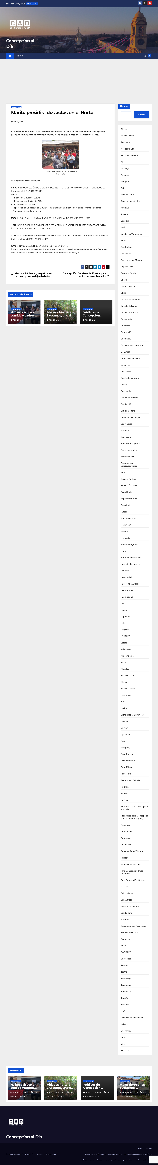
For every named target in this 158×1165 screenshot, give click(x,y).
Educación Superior (130, 443)
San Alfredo (126, 900)
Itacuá (124, 610)
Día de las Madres (129, 397)
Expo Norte (126, 492)
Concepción (16, 107)
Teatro (124, 972)
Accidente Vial (127, 149)
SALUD (124, 886)
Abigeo (124, 129)
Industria (125, 570)
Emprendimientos (129, 450)
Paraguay (125, 747)
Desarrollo (126, 371)
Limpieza (125, 629)
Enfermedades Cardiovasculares (129, 464)
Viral (123, 1044)
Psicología (126, 825)
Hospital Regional (129, 544)
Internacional (127, 590)
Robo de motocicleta (131, 864)
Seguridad (125, 939)
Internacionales (128, 597)
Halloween (126, 525)
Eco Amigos (126, 424)
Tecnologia (126, 985)
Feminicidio (126, 505)
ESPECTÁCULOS (129, 485)
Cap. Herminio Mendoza (132, 260)
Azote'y (124, 214)
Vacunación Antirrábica (132, 1017)
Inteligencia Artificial (130, 584)
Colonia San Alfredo (130, 312)
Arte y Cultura (128, 194)
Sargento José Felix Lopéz (134, 926)
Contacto (148, 1148)
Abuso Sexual (127, 135)
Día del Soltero (128, 411)
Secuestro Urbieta (129, 932)
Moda (123, 662)
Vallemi (124, 1024)
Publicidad (126, 838)
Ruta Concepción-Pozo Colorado (132, 872)
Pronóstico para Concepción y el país (134, 807)
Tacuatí (124, 965)
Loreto (124, 643)
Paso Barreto (127, 754)
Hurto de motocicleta (131, 557)
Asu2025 (125, 208)
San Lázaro (126, 913)
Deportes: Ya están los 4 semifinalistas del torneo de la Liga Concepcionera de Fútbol (118, 1154)
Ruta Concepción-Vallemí (133, 880)
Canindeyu (126, 253)
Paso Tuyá (126, 774)
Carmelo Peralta (128, 273)
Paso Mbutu (127, 767)
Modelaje (125, 669)
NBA (123, 701)
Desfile (124, 384)
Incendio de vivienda (130, 564)
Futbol (124, 512)
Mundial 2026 (127, 675)
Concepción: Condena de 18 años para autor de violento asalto (84, 275)
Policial (124, 793)
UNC (123, 1011)
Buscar (124, 106)
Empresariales (127, 456)
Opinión (124, 728)
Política (124, 800)
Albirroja (125, 168)
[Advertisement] (79, 77)
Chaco (124, 280)
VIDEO (124, 1037)
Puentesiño (126, 844)
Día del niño (126, 404)
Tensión (124, 998)
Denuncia (125, 352)
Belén (123, 227)
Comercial (125, 325)
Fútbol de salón (128, 518)
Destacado (126, 391)
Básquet (124, 221)
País (123, 741)
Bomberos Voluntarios (131, 234)
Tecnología (126, 978)
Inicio (20, 56)
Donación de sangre (130, 417)
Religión (124, 858)
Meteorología (127, 656)
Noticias (124, 708)
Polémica (125, 787)
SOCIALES (126, 952)
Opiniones (125, 734)
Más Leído (126, 649)
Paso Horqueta (128, 760)
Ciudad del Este (128, 286)
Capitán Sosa (127, 266)
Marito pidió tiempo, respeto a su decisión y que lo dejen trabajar (33, 275)
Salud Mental (127, 893)
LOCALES (125, 636)
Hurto (124, 551)
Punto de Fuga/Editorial (132, 851)
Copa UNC (126, 339)
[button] (145, 56)
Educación (126, 437)
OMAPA (124, 721)
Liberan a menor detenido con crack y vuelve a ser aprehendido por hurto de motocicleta (117, 1160)
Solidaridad (126, 959)
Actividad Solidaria (129, 155)
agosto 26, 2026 (21, 1092)
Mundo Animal (128, 688)
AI (122, 162)
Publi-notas (126, 831)
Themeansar (51, 1154)
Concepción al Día (24, 1136)
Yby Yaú (125, 1050)
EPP (123, 472)
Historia (124, 531)
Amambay (125, 175)
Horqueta (125, 538)
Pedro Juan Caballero (131, 780)
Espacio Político (128, 479)
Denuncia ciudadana (130, 358)
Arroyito (125, 181)
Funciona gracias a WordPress (18, 1154)
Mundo (124, 682)
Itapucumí (125, 616)
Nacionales (126, 695)
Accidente (125, 142)
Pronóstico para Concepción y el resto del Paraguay (134, 817)
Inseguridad (126, 577)
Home (140, 1148)
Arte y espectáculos (130, 201)
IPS (122, 603)
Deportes (125, 365)
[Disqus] (60, 364)
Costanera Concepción (132, 345)
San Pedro (126, 919)
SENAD (124, 945)
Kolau (123, 623)
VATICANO (126, 1031)
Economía (125, 430)
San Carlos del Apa (130, 906)
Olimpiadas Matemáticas (132, 715)
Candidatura (126, 247)
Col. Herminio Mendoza (132, 299)
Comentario (126, 319)
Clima (123, 293)
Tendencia (126, 991)
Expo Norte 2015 (129, 498)
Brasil (123, 240)
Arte (123, 188)
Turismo (125, 1004)
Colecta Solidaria (129, 306)
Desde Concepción (130, 378)
